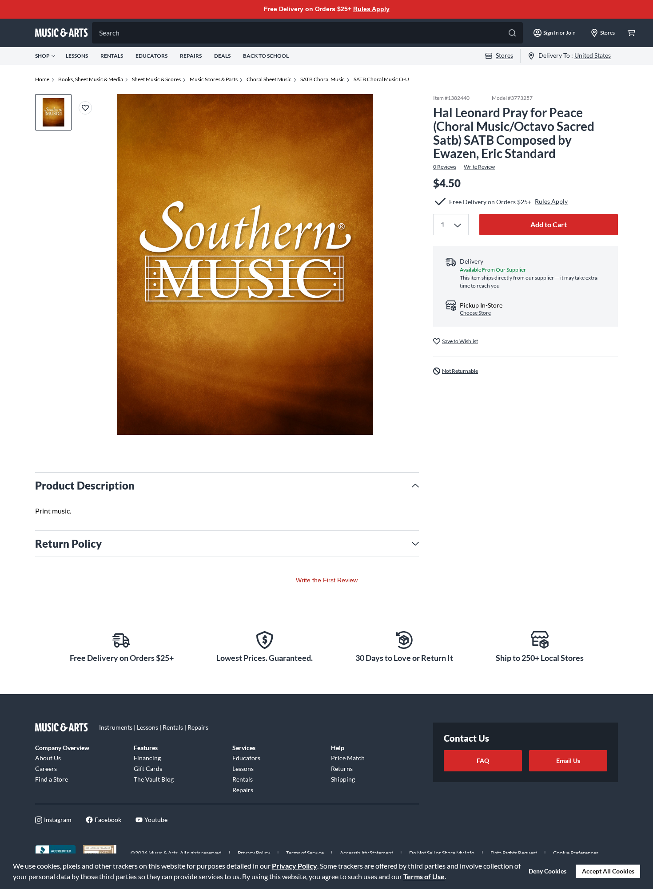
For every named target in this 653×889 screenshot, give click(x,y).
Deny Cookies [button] (547, 871)
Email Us (568, 760)
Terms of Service (305, 852)
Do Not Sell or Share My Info (441, 852)
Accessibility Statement (366, 852)
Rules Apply (371, 8)
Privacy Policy (294, 865)
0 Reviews (444, 167)
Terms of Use (424, 876)
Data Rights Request (513, 852)
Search (109, 32)
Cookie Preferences (575, 852)
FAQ (483, 760)
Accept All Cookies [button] (608, 871)
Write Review (479, 167)
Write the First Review (327, 580)
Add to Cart (548, 224)
